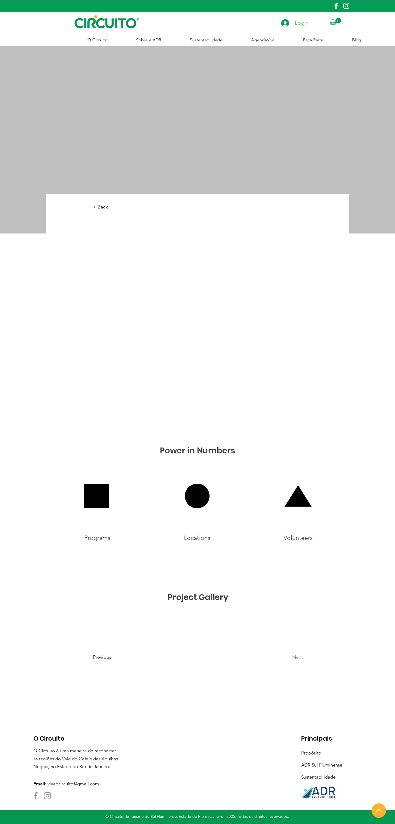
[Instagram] (47, 796)
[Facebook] (35, 796)
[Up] (379, 810)
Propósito (311, 753)
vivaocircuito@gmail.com (73, 784)
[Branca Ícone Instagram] (346, 6)
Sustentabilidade (318, 777)
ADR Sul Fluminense (321, 765)
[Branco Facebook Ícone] (336, 6)
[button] (335, 21)
